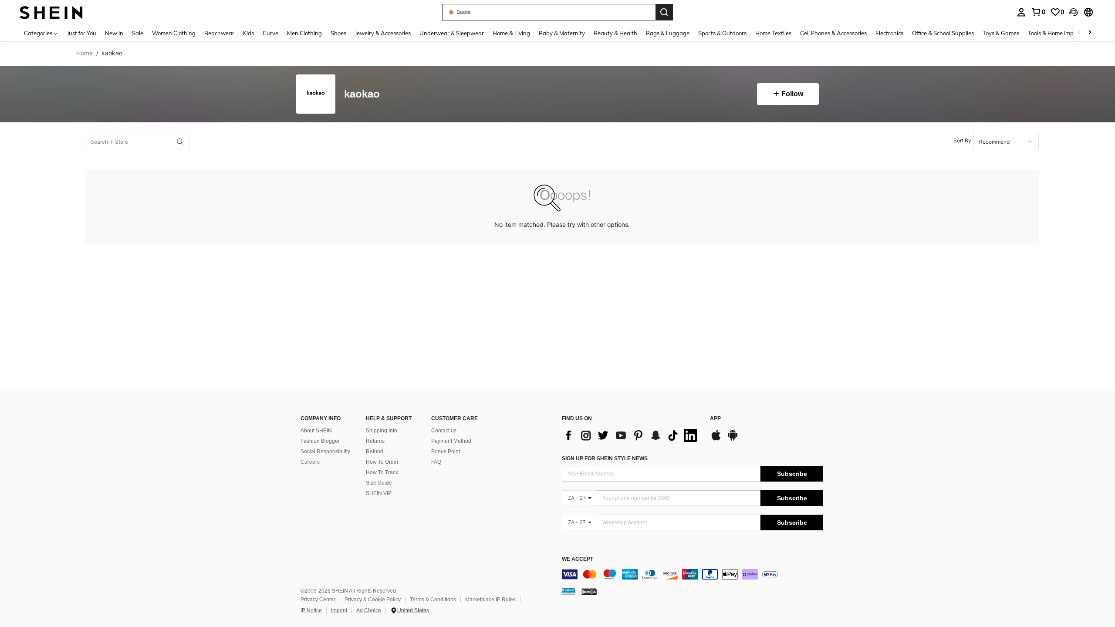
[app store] (716, 439)
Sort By (962, 140)
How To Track (382, 472)
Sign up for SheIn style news (605, 458)
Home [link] (84, 53)
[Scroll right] (1090, 32)
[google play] (732, 439)
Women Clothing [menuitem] (174, 33)
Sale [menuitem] (137, 33)
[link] (1038, 12)
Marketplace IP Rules (490, 600)
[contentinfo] (692, 574)
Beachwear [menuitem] (219, 33)
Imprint (339, 610)
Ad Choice (368, 610)
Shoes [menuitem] (338, 33)
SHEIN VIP (379, 493)
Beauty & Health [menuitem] (615, 33)
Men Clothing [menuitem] (304, 33)
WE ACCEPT (577, 559)
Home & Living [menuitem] (511, 33)
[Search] (664, 12)
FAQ (436, 462)
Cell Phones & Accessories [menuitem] (833, 33)
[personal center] (1021, 12)
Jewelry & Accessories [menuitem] (383, 33)
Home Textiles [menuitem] (773, 33)
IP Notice (311, 610)
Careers (310, 462)
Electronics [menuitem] (889, 33)
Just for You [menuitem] (81, 33)
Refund (374, 451)
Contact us (443, 431)
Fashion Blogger (320, 441)
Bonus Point (445, 451)
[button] (1073, 12)
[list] (631, 435)
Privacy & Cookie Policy (373, 600)
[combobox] (1006, 141)
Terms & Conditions (433, 600)
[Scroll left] (1079, 32)
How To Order (382, 462)
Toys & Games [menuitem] (1001, 33)
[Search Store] (180, 141)
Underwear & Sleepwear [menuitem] (451, 33)
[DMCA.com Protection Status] (589, 591)
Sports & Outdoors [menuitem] (722, 33)
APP (715, 418)
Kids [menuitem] (248, 33)
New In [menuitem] (114, 33)
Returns (375, 441)
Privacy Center (318, 600)
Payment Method (451, 441)
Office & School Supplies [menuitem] (943, 33)
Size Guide (379, 483)
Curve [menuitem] (270, 33)
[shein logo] (51, 12)
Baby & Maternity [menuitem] (562, 33)
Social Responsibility (325, 451)
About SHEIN (316, 431)
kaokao (362, 94)
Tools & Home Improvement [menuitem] (1063, 33)
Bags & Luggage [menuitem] (667, 33)
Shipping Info (381, 431)
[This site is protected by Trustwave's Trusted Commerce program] (568, 591)
